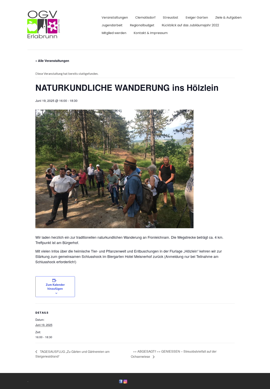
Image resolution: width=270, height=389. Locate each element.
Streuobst (170, 17)
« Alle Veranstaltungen (52, 60)
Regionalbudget (142, 25)
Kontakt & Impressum (151, 33)
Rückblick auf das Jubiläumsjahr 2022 (190, 25)
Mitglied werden (114, 33)
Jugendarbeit (112, 25)
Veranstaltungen (115, 17)
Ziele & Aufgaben (228, 17)
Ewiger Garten (197, 17)
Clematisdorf (145, 17)
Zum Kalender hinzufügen (55, 287)
